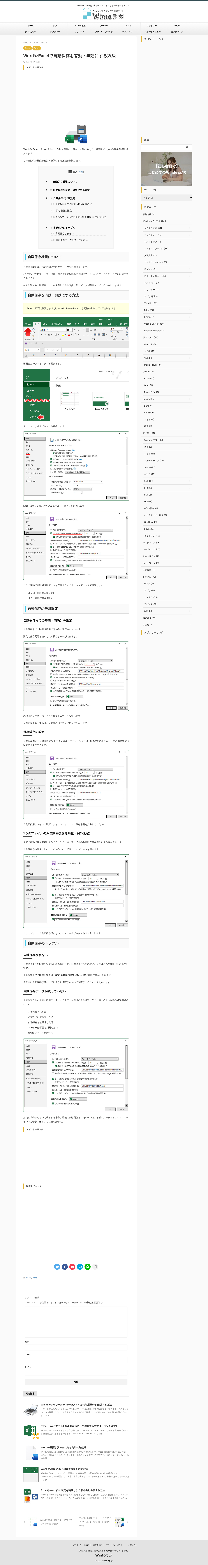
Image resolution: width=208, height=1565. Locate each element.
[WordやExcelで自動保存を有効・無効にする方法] (80, 1267)
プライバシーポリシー (115, 1545)
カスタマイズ (177, 31)
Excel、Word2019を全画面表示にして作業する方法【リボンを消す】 (79, 1425)
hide (81, 171)
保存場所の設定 (61, 210)
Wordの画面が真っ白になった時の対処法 (63, 1447)
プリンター (80, 31)
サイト (28, 1367)
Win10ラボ (104, 1555)
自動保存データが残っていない (69, 240)
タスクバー (55, 31)
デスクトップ (128, 31)
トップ (73, 1545)
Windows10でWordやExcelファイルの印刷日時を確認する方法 (76, 1404)
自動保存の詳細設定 (62, 198)
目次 (55, 25)
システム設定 (80, 25)
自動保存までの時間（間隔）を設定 (71, 204)
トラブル (177, 25)
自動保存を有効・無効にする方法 (70, 189)
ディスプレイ (31, 31)
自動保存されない (62, 233)
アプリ (128, 25)
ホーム (31, 25)
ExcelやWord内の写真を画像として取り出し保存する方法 (73, 1490)
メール (28, 1354)
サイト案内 (84, 1545)
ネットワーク (153, 25)
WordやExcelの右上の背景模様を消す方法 (64, 1468)
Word (34, 1277)
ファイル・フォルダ (104, 31)
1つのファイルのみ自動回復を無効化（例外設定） (79, 217)
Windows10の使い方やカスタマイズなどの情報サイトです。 (104, 1551)
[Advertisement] (76, 93)
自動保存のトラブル (62, 227)
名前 (27, 1342)
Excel (28, 1277)
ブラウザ (104, 25)
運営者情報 (97, 1545)
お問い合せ (132, 1545)
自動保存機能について (63, 181)
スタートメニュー (153, 31)
